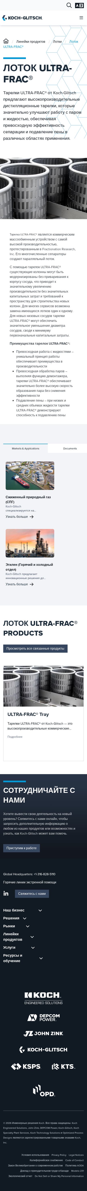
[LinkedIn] (6, 893)
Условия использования (35, 1155)
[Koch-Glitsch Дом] (24, 18)
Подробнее (14, 737)
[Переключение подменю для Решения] (25, 918)
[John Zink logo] (43, 1034)
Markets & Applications (25, 448)
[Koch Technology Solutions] (63, 1066)
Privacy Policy (59, 1155)
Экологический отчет (20, 1176)
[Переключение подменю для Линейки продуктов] (32, 936)
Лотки (57, 41)
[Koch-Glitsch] (6, 41)
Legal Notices (76, 1155)
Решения (11, 918)
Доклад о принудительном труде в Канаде (44, 1171)
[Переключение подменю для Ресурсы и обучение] (41, 958)
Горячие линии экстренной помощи (29, 882)
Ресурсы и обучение (12, 958)
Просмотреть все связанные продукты (35, 648)
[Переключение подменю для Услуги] (33, 947)
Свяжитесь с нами (32, 893)
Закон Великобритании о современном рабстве (35, 1165)
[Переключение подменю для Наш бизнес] (40, 910)
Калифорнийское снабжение (46, 1160)
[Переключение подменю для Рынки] (28, 926)
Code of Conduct (74, 1160)
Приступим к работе (21, 848)
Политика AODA (74, 1165)
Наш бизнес (13, 910)
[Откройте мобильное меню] (81, 18)
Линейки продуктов (30, 41)
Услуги (9, 947)
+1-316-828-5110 (44, 874)
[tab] (25, 448)
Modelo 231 (77, 1171)
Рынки (9, 926)
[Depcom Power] (43, 1017)
